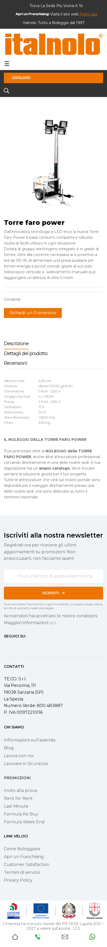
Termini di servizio (22, 872)
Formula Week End (24, 821)
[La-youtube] (25, 646)
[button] (88, 14)
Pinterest (42, 299)
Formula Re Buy (21, 814)
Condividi (26, 299)
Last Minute (16, 806)
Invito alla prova (20, 790)
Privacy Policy (18, 880)
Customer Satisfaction (26, 864)
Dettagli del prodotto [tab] (26, 353)
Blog (9, 747)
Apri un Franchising (24, 856)
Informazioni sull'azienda (29, 740)
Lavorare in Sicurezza (26, 763)
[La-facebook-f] (6, 646)
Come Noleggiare (22, 848)
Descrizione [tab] (16, 343)
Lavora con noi (19, 755)
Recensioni (15, 363)
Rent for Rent (18, 798)
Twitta (34, 299)
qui (52, 622)
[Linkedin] (34, 646)
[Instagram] (15, 646)
